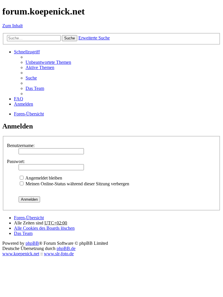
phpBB (32, 243)
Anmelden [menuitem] (23, 104)
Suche (69, 38)
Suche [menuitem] (31, 77)
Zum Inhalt (12, 25)
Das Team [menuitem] (35, 88)
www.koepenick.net (20, 253)
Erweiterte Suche (94, 37)
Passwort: (16, 161)
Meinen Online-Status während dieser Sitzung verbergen (76, 183)
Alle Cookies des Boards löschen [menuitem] (44, 228)
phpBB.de (66, 248)
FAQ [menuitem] (18, 98)
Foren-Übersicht (29, 217)
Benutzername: (21, 145)
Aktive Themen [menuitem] (40, 67)
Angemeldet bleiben (43, 177)
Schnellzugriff (27, 51)
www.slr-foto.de (59, 253)
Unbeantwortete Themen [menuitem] (48, 62)
